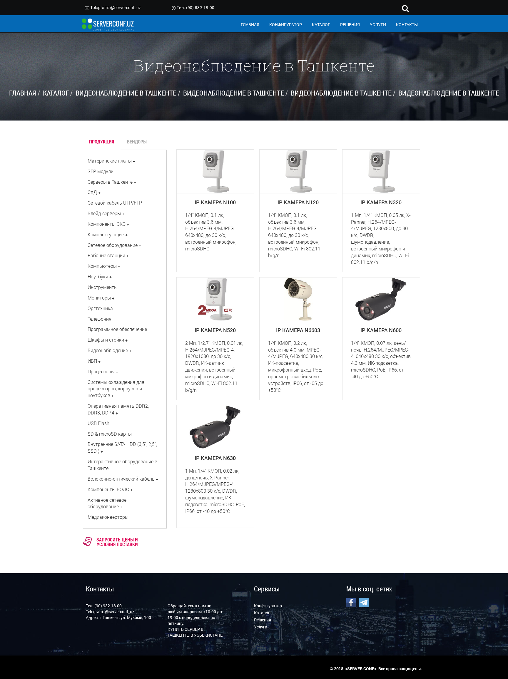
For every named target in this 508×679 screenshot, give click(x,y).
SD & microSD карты (110, 434)
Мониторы (99, 298)
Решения (262, 620)
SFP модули (100, 171)
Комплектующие (106, 234)
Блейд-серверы (104, 213)
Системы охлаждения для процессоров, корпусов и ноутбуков (116, 389)
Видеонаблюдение (108, 350)
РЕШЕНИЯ (350, 24)
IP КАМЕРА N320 (381, 202)
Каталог (262, 613)
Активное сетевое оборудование (107, 503)
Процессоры (101, 371)
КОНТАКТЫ (407, 24)
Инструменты (103, 287)
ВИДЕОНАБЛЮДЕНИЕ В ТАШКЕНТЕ (126, 93)
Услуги (260, 627)
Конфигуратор (268, 605)
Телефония (99, 319)
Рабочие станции (106, 255)
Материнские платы (110, 161)
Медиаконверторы (108, 517)
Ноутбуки (98, 276)
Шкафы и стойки (106, 340)
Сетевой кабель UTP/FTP (115, 203)
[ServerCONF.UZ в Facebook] (351, 602)
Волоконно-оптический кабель (121, 479)
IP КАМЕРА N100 (215, 202)
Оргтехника (100, 308)
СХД (92, 192)
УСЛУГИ (378, 24)
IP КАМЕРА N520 (215, 330)
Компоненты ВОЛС (108, 489)
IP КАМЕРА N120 (298, 202)
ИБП (92, 361)
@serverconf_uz (125, 7)
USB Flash (98, 423)
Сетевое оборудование (113, 245)
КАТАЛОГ (321, 24)
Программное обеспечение (117, 329)
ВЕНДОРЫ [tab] (137, 141)
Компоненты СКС (107, 224)
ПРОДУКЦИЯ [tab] (101, 141)
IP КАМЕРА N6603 (298, 330)
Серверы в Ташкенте (110, 182)
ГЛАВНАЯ (250, 24)
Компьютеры (102, 266)
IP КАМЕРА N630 (215, 457)
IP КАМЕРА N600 (381, 330)
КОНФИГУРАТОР (285, 24)
